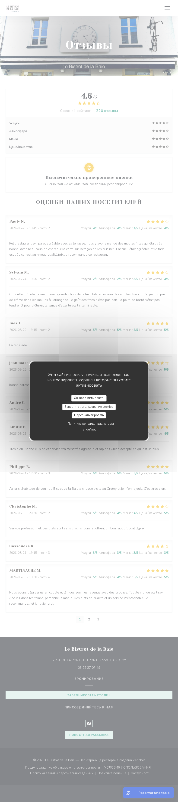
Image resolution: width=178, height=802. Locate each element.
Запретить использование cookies (89, 407)
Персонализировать (89, 415)
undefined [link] (89, 429)
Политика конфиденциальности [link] (90, 424)
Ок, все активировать (89, 398)
